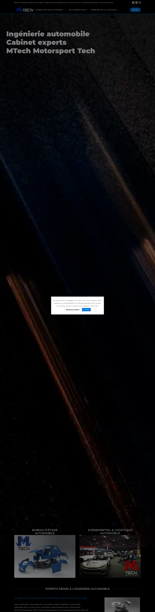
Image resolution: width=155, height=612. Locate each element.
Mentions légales (72, 310)
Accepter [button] (86, 309)
